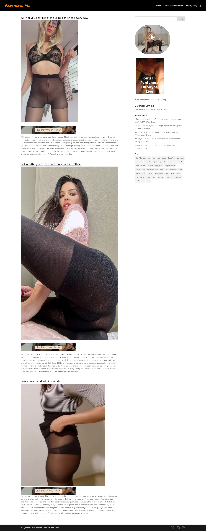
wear (153, 177)
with (172, 177)
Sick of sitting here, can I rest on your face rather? (51, 164)
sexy (180, 169)
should (150, 173)
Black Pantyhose (173, 158)
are (154, 158)
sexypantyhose (140, 173)
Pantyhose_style (152, 169)
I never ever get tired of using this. (41, 381)
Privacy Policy (191, 6)
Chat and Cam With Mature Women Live (151, 109)
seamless (173, 169)
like (165, 162)
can (182, 158)
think (178, 173)
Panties (150, 166)
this (137, 177)
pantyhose (158, 166)
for (141, 162)
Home (158, 6)
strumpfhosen (159, 173)
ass (158, 158)
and (149, 158)
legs (160, 162)
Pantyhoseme (140, 169)
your (148, 181)
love (175, 162)
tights (142, 177)
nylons (143, 166)
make (181, 162)
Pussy (162, 169)
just (155, 162)
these (173, 173)
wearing (160, 177)
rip (167, 169)
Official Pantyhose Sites (173, 6)
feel (137, 162)
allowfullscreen (141, 158)
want (148, 177)
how (150, 162)
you (143, 181)
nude (137, 166)
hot (146, 162)
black (164, 158)
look (170, 162)
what (167, 177)
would (137, 181)
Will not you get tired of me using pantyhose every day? (54, 17)
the (167, 173)
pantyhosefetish (170, 166)
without (178, 177)
